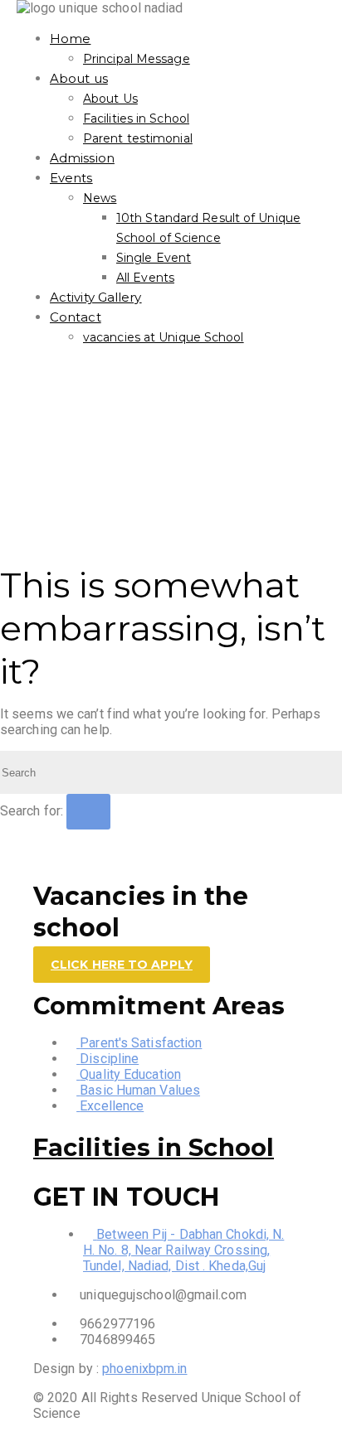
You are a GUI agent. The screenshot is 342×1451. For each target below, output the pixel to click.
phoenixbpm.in (144, 1368)
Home (70, 38)
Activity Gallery (96, 297)
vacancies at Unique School (163, 337)
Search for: (31, 811)
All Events (145, 277)
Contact (75, 317)
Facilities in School (136, 118)
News (99, 198)
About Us (110, 98)
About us (79, 78)
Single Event (153, 257)
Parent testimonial (138, 138)
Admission (82, 158)
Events (71, 178)
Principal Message (136, 58)
